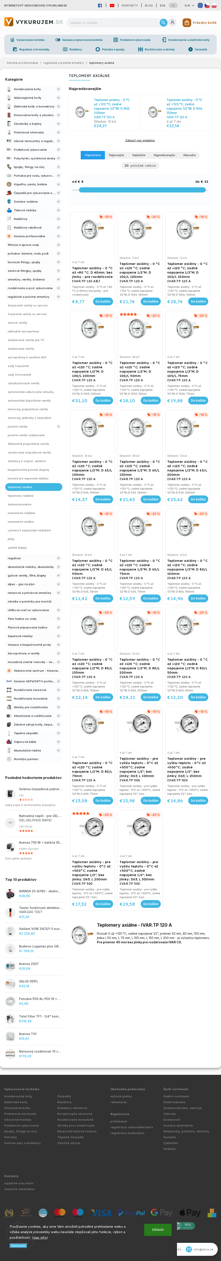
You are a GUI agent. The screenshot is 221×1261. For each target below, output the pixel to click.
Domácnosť (172, 1119)
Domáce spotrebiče (178, 1125)
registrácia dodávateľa (127, 1133)
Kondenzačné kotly (18, 1096)
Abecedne (189, 155)
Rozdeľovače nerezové (74, 1113)
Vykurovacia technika (27, 39)
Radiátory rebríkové (72, 1108)
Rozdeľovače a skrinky (156, 49)
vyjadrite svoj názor (19, 1183)
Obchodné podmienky (127, 1089)
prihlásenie (118, 1121)
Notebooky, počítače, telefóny (186, 1131)
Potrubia (10, 1137)
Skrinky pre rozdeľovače (76, 1125)
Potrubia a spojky (110, 49)
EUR (187, 5)
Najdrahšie (138, 155)
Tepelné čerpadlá (70, 1137)
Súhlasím (158, 1229)
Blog (149, 5)
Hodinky (170, 1148)
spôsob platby (121, 1096)
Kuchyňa (170, 1137)
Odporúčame (93, 155)
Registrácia (119, 1114)
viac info (40, 1237)
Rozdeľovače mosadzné (75, 1119)
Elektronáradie (174, 1102)
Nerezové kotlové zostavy (77, 1131)
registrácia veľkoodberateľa (131, 1127)
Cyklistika (171, 1143)
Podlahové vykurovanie (132, 39)
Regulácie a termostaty (30, 49)
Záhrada (170, 1113)
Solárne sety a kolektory (22, 1143)
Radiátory (72, 49)
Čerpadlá (197, 49)
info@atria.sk (200, 1249)
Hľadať (163, 23)
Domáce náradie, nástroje (183, 1108)
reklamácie (118, 1102)
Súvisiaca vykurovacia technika (79, 39)
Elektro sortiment (176, 1096)
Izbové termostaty (18, 1119)
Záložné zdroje (68, 1143)
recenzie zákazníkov (19, 1189)
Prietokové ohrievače (20, 1113)
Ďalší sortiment (176, 1089)
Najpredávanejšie (164, 155)
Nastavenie (18, 1245)
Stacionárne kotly (17, 1108)
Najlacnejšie (116, 155)
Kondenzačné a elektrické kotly (185, 39)
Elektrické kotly (15, 1102)
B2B (163, 5)
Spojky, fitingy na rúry (20, 1131)
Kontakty (130, 5)
